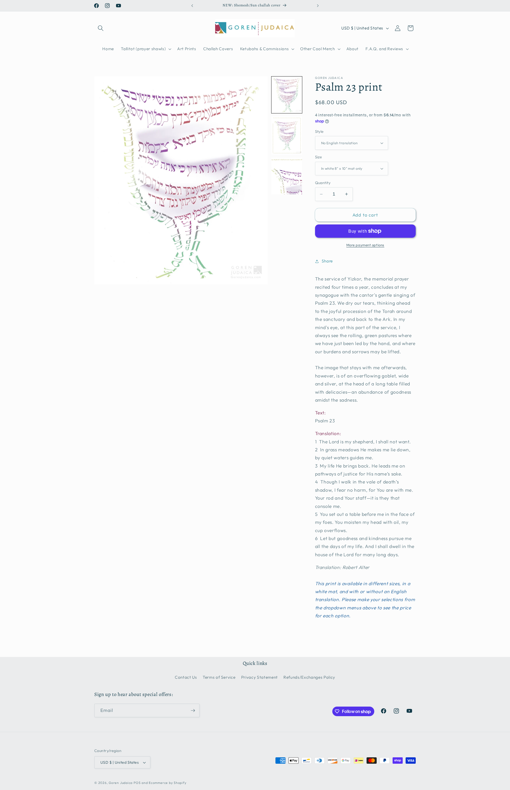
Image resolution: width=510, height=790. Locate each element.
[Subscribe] (192, 710)
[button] (100, 28)
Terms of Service (219, 677)
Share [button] (327, 261)
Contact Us (186, 677)
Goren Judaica (121, 783)
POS (137, 783)
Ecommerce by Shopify (167, 783)
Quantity (323, 182)
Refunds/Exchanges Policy (309, 677)
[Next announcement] (318, 5)
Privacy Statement (259, 677)
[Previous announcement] (192, 5)
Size (318, 157)
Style (319, 131)
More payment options (365, 245)
